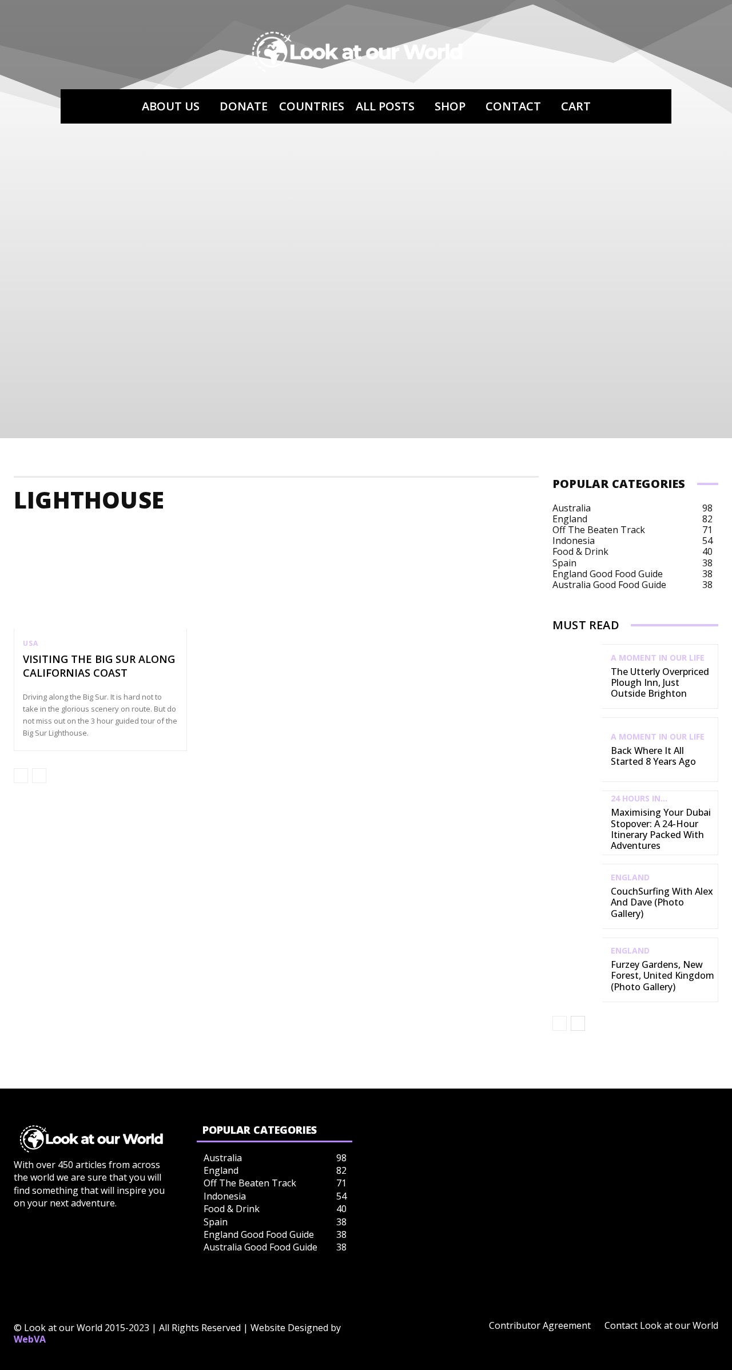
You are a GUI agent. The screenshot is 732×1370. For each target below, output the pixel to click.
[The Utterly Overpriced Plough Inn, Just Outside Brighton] (577, 676)
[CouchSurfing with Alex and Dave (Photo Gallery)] (577, 896)
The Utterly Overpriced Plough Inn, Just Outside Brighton (660, 682)
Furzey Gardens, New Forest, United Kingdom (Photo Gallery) (662, 975)
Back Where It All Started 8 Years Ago (653, 756)
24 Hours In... (639, 799)
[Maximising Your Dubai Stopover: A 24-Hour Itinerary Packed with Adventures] (577, 823)
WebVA (30, 1339)
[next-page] (578, 1023)
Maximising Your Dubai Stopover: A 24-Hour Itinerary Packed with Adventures (661, 829)
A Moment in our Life (658, 658)
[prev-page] (21, 775)
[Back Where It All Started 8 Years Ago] (577, 749)
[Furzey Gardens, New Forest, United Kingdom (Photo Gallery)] (577, 970)
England (630, 877)
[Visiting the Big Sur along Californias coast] (100, 577)
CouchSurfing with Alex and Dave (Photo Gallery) (662, 902)
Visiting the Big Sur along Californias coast (99, 665)
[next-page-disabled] (39, 775)
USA (30, 643)
